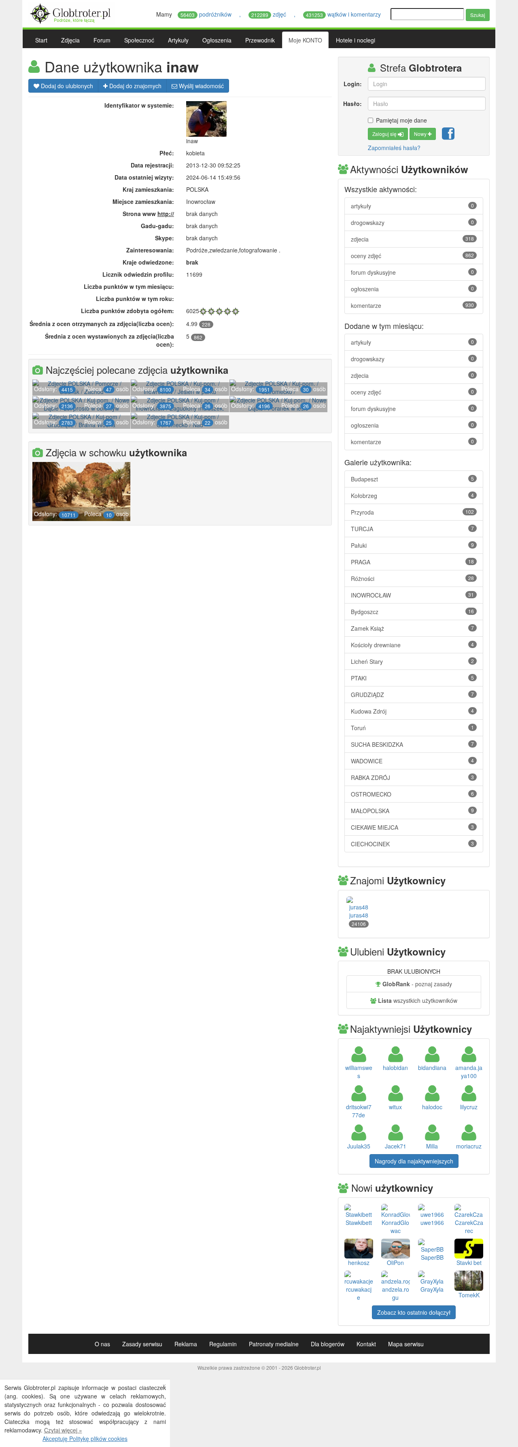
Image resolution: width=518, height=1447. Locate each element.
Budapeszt (412, 479)
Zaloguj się (385, 133)
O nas (102, 1344)
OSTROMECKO (412, 794)
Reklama (185, 1344)
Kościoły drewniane (412, 645)
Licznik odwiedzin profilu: (138, 274)
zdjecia (412, 239)
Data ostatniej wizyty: (144, 177)
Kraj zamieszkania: (148, 189)
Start (41, 40)
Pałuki (412, 545)
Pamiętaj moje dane (401, 120)
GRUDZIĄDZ (412, 695)
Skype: (164, 238)
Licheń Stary (412, 661)
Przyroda (412, 512)
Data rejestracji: (152, 165)
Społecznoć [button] (139, 40)
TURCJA (412, 529)
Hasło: (352, 104)
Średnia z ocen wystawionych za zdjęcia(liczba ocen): (109, 340)
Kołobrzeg (412, 496)
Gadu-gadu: (157, 226)
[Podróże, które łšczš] (71, 12)
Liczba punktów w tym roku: (135, 298)
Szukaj (477, 14)
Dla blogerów (327, 1344)
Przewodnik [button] (260, 40)
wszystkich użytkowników (417, 1000)
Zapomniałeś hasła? (394, 148)
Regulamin (223, 1344)
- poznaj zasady (417, 984)
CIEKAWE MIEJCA (412, 827)
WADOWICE (412, 761)
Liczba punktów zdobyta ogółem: (127, 311)
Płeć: (166, 153)
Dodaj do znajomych (134, 86)
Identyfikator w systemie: (139, 105)
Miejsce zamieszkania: (143, 201)
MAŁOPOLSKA (412, 811)
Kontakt (366, 1344)
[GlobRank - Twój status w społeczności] (203, 311)
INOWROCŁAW (412, 595)
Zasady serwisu (142, 1344)
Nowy (421, 133)
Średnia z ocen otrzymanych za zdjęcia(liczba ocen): (102, 324)
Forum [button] (101, 40)
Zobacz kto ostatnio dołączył (413, 1312)
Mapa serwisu (406, 1344)
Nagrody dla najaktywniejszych (414, 1161)
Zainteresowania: (150, 250)
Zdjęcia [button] (70, 40)
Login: (353, 84)
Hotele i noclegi (355, 40)
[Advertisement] (180, 594)
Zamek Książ (412, 628)
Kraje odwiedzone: (148, 262)
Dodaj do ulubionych (66, 86)
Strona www (148, 214)
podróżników (206, 14)
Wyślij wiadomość (200, 86)
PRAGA (412, 562)
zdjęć (269, 14)
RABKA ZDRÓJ (412, 777)
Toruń (412, 728)
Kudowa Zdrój (412, 711)
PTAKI (412, 678)
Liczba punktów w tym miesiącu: (129, 286)
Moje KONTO (305, 40)
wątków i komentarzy (344, 14)
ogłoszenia (412, 289)
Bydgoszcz (412, 612)
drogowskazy (412, 222)
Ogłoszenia (216, 40)
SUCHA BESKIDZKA (412, 744)
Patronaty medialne (274, 1344)
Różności (412, 578)
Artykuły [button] (178, 40)
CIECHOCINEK (412, 844)
